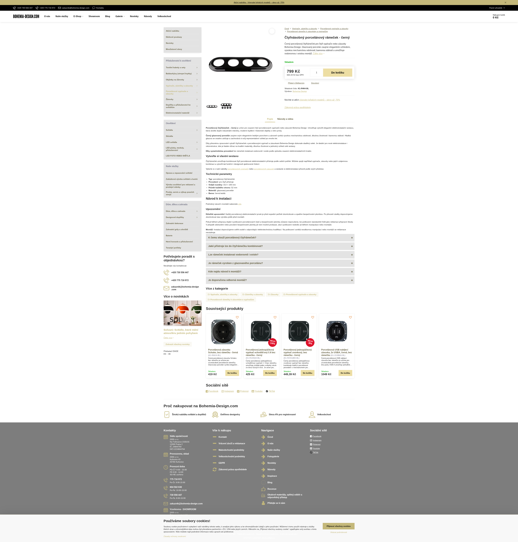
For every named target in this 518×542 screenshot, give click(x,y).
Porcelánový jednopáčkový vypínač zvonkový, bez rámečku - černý (298, 352)
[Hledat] (481, 16)
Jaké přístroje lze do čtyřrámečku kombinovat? (235, 246)
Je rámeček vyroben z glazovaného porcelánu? (235, 263)
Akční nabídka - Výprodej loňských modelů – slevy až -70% (259, 2)
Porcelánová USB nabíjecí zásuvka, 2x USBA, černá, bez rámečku (336, 352)
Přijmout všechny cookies (339, 526)
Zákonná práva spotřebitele (298, 107)
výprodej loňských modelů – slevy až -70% (319, 100)
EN (165, 354)
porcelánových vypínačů (238, 169)
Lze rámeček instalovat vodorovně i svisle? (233, 254)
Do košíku (337, 72)
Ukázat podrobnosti (338, 532)
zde (239, 204)
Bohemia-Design (300, 91)
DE (169, 354)
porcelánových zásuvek (264, 169)
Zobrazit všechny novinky (178, 344)
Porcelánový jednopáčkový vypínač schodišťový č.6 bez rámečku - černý (260, 352)
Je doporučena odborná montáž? (227, 280)
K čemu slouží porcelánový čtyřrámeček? (232, 237)
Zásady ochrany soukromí (175, 536)
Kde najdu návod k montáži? (224, 271)
